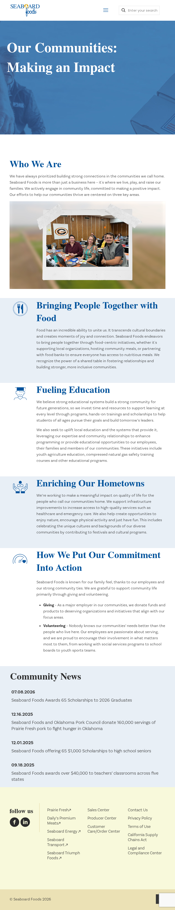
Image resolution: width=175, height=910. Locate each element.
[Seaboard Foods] (25, 10)
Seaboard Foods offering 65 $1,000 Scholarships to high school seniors (81, 751)
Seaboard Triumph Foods (63, 855)
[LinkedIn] (25, 824)
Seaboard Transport (56, 842)
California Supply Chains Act (143, 837)
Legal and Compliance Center (145, 851)
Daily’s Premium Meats (61, 821)
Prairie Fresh (58, 810)
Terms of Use (139, 826)
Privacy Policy (140, 818)
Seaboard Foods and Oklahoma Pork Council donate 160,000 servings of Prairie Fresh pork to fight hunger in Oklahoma (83, 726)
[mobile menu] (106, 10)
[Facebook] (14, 824)
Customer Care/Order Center (104, 829)
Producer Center (102, 818)
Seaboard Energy (62, 831)
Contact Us (138, 810)
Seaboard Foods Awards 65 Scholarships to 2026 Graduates (71, 700)
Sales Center (98, 810)
